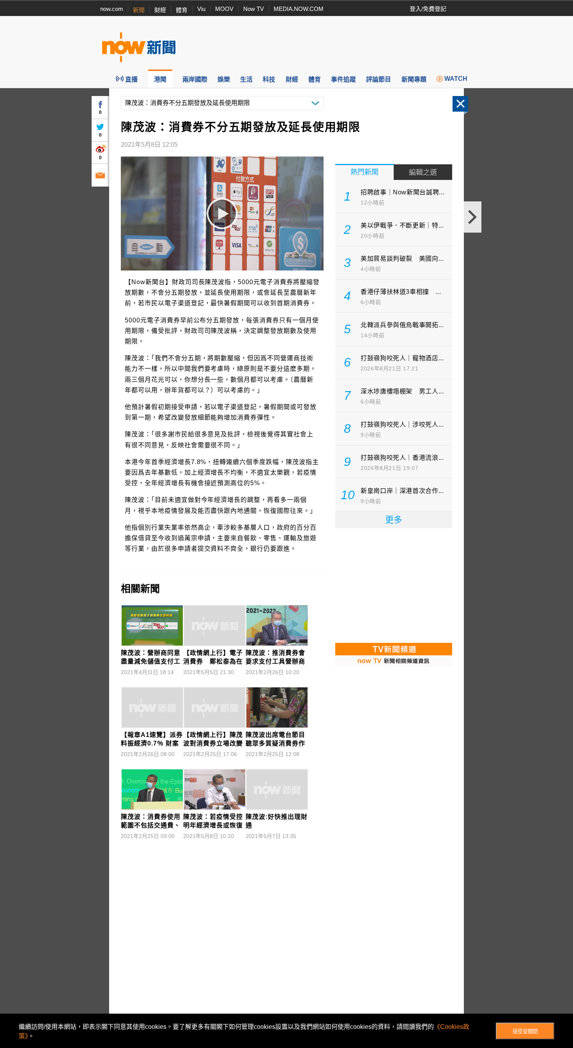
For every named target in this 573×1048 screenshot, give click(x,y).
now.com (111, 8)
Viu (201, 8)
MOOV (224, 8)
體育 (181, 10)
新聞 (139, 10)
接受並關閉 (525, 1031)
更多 (393, 520)
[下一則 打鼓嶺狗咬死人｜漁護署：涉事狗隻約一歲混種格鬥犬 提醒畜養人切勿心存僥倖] (472, 217)
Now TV (253, 8)
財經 (160, 10)
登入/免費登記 (428, 8)
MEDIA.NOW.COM (299, 8)
